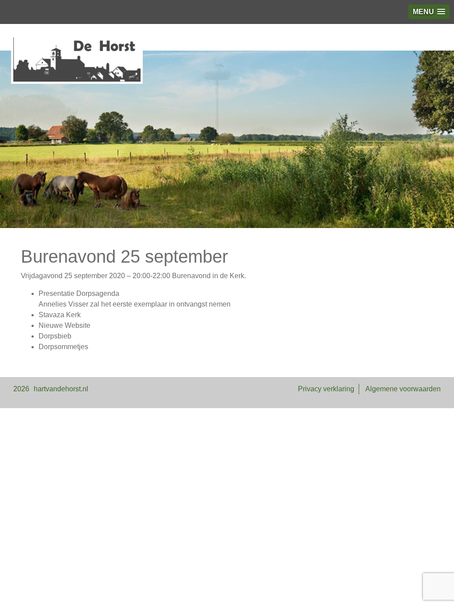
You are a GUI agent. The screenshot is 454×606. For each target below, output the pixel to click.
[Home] (77, 59)
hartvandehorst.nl (61, 389)
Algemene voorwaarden (403, 389)
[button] (429, 11)
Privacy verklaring (326, 389)
